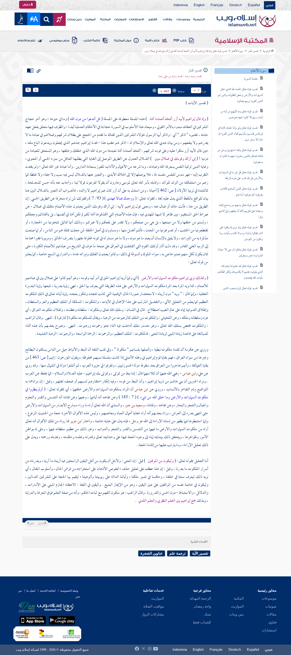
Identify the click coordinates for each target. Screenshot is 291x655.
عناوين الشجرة (151, 553)
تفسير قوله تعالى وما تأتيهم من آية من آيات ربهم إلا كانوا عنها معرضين (242, 114)
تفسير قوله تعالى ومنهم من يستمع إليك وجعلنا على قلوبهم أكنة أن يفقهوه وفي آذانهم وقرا (241, 211)
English (199, 5)
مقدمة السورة (251, 79)
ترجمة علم (177, 553)
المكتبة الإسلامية (242, 40)
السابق (41, 523)
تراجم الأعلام (26, 40)
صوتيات (270, 606)
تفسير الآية (200, 553)
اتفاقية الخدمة (47, 590)
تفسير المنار (253, 51)
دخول (27, 4)
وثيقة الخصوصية (69, 590)
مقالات (167, 19)
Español (254, 5)
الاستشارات (136, 19)
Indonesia (180, 5)
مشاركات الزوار (153, 614)
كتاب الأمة (152, 40)
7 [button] (198, 90)
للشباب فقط (202, 622)
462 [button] (166, 91)
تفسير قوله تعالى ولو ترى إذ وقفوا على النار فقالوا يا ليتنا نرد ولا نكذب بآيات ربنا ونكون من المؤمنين (241, 233)
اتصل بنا (30, 590)
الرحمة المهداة (200, 598)
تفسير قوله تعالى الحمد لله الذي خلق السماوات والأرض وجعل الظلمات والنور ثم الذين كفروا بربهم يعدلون (240, 95)
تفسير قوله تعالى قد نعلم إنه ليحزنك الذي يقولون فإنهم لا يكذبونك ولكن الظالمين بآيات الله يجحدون (240, 272)
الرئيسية (199, 19)
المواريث (90, 19)
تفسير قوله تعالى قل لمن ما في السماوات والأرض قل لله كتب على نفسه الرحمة (241, 175)
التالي (31, 523)
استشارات (269, 630)
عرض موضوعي (59, 40)
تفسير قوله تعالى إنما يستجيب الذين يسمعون (243, 291)
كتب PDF (179, 40)
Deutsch (235, 5)
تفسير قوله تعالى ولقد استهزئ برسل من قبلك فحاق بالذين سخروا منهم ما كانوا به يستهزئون (240, 156)
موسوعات (183, 19)
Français (217, 5)
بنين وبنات (74, 19)
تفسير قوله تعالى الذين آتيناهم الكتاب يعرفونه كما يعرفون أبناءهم (241, 192)
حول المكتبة (122, 40)
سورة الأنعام (237, 51)
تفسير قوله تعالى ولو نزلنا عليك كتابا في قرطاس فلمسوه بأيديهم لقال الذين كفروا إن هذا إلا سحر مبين (240, 134)
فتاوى (272, 622)
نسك (207, 614)
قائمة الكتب (91, 40)
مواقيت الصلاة (153, 606)
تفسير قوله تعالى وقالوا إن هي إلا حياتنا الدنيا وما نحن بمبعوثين (240, 253)
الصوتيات (120, 19)
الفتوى (152, 19)
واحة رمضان (202, 606)
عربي (269, 5)
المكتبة (105, 19)
